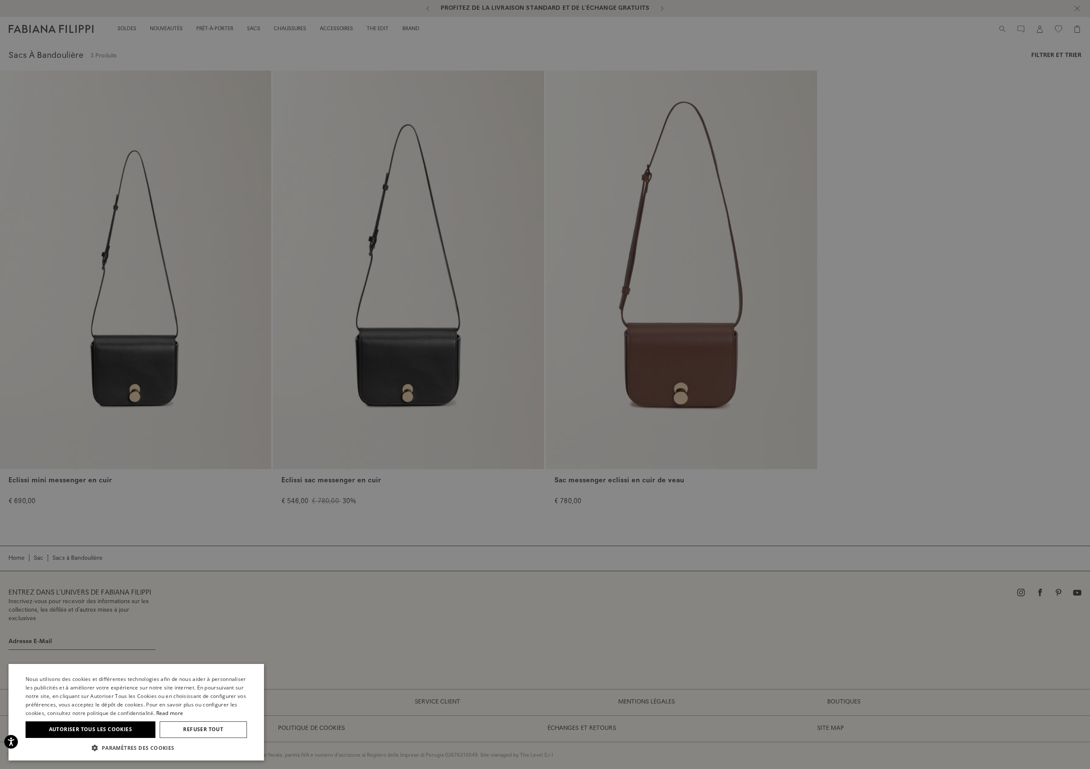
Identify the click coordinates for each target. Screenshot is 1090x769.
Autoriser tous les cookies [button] (90, 729)
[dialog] (545, 384)
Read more (170, 713)
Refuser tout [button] (203, 729)
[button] (136, 747)
